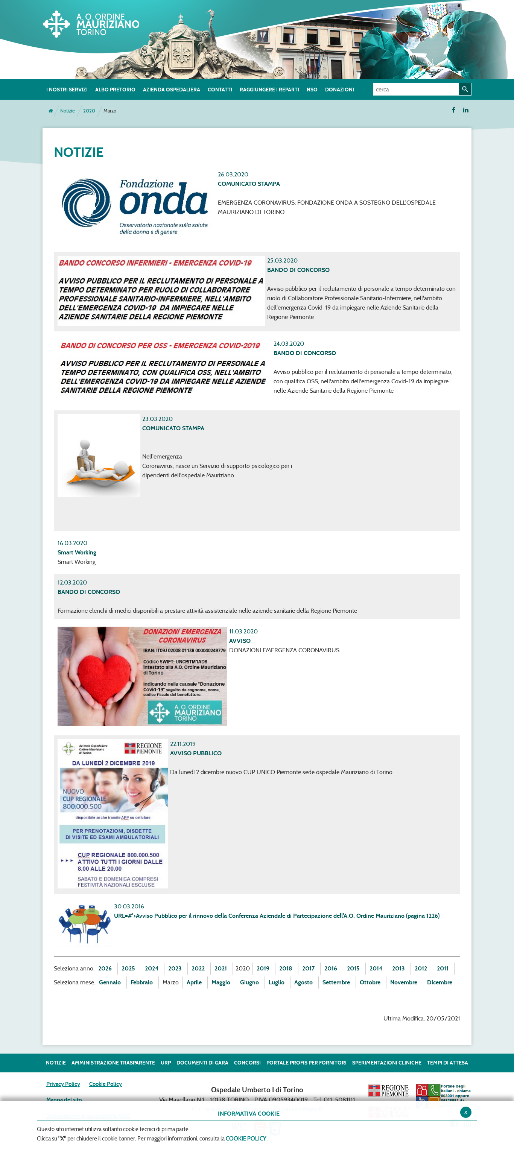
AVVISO (240, 640)
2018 (285, 968)
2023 (175, 968)
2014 (376, 968)
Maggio (220, 982)
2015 (353, 968)
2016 (330, 968)
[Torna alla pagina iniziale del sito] (51, 110)
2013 (398, 968)
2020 (89, 111)
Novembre (403, 982)
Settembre (336, 982)
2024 (151, 968)
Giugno (249, 982)
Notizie (67, 111)
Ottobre (370, 982)
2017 (308, 968)
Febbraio (142, 982)
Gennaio (110, 982)
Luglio (276, 982)
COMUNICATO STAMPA (249, 183)
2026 (105, 968)
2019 (263, 968)
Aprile (194, 982)
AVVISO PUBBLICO (196, 753)
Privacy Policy (63, 1084)
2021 (220, 968)
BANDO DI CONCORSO (298, 269)
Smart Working (77, 552)
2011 (443, 968)
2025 (128, 968)
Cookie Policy (105, 1084)
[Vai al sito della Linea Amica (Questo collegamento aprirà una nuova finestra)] (443, 1095)
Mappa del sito (64, 1099)
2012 (421, 968)
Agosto (303, 982)
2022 (198, 968)
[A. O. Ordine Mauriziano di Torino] (99, 22)
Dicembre (439, 982)
